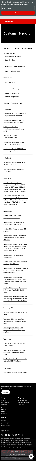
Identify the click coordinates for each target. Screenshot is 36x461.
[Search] (34, 21)
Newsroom (4, 408)
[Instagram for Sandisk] (2, 435)
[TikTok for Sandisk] (9, 435)
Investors (3, 406)
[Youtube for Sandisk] (19, 435)
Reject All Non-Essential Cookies (17, 454)
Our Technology (5, 402)
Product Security (5, 425)
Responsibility (5, 404)
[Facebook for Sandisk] (6, 435)
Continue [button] (18, 13)
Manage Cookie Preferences (17, 451)
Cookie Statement (24, 447)
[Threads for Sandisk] (22, 435)
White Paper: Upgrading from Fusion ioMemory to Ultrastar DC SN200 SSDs (14, 352)
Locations (3, 409)
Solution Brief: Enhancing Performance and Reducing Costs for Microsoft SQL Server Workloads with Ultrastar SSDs (15, 299)
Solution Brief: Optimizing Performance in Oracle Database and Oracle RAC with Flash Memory (15, 271)
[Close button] (32, 3)
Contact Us (4, 413)
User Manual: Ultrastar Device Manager (15, 373)
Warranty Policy (5, 422)
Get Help (3, 420)
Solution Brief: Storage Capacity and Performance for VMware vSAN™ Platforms (14, 238)
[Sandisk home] (9, 21)
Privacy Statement (13, 447)
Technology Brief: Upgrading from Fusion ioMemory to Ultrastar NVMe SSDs (14, 321)
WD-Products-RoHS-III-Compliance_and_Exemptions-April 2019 (14, 129)
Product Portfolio (22, 400)
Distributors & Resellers (24, 402)
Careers (3, 411)
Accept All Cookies (17, 458)
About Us (3, 400)
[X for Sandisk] (13, 435)
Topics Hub (21, 404)
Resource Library (5, 424)
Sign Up (5, 392)
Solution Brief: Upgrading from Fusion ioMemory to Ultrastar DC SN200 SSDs (15, 290)
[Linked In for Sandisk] (16, 435)
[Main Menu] (2, 21)
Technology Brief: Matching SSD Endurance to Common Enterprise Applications (14, 330)
